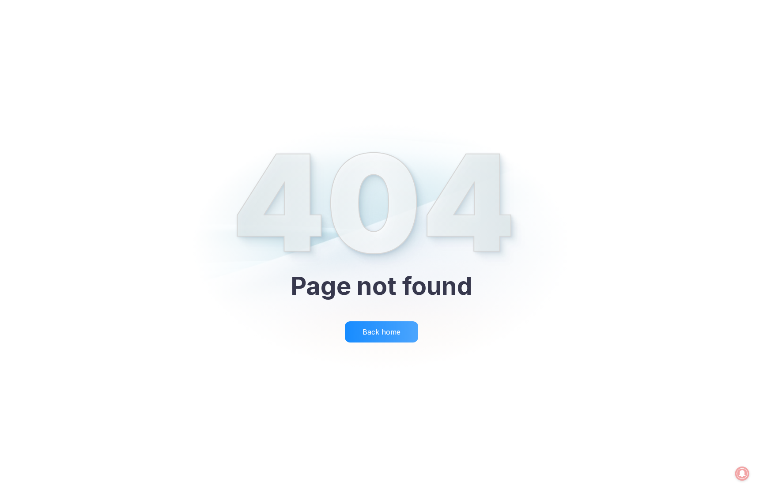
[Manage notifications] (742, 474)
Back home (381, 331)
